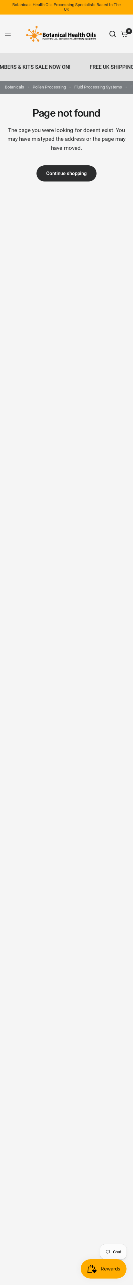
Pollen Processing (49, 87)
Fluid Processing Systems (98, 87)
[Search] (112, 34)
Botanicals (14, 87)
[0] (123, 34)
